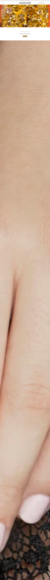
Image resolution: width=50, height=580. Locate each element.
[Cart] (48, 3)
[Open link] (25, 16)
